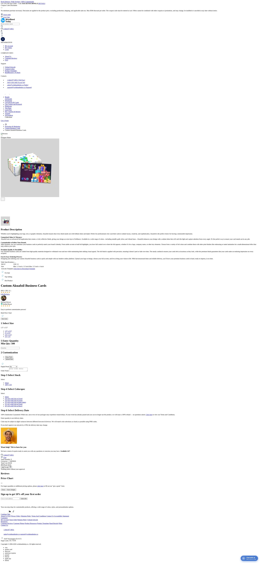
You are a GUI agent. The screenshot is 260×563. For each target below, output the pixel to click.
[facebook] (3, 93)
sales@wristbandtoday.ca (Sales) (17, 85)
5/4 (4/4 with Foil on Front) (13, 400)
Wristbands (8, 101)
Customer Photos (18, 523)
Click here (149, 415)
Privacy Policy (16, 516)
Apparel (7, 113)
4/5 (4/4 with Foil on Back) (13, 406)
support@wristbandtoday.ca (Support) (19, 87)
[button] (130, 36)
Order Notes (5, 371)
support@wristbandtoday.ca (29, 534)
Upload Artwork (10, 67)
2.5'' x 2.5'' (8, 335)
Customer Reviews (11, 58)
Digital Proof (5, 366)
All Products (9, 115)
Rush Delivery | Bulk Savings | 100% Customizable (17, 2)
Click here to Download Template (24, 269)
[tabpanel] (130, 364)
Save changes (11, 489)
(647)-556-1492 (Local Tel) (16, 82)
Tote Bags (8, 108)
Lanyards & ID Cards (12, 102)
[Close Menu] (3, 40)
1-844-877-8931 (8, 455)
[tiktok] (12, 93)
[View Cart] (2, 34)
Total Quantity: (6, 459)
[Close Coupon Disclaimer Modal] (1, 7)
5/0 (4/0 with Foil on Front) (13, 399)
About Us (8, 56)
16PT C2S (8, 385)
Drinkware (8, 106)
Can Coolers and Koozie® (13, 104)
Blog (60, 523)
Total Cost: (6, 463)
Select (7, 383)
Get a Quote (5, 121)
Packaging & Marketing (12, 126)
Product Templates (11, 71)
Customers (4, 518)
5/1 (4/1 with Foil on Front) (13, 404)
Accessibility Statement (61, 516)
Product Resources (31, 523)
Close (3, 489)
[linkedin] (10, 512)
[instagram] (7, 93)
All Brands (8, 99)
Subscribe (24, 498)
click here (40, 486)
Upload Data (9, 359)
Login (7, 49)
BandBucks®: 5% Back (12, 72)
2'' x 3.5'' (8, 333)
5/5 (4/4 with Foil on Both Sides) (15, 402)
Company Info (5, 514)
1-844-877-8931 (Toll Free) (16, 80)
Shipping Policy (26, 516)
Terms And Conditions (39, 516)
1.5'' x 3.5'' (8, 331)
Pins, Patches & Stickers (12, 112)
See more (4, 319)
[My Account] (1, 31)
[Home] (6, 125)
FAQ (6, 60)
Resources (4, 521)
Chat (4, 457)
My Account (9, 46)
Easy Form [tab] (9, 357)
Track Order (13, 520)
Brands (7, 97)
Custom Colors (10, 69)
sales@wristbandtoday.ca (12, 534)
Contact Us (50, 516)
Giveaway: (8, 461)
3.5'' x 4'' (8, 336)
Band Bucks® (54, 523)
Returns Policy (22, 520)
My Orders (8, 48)
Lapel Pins (8, 110)
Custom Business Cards (12, 128)
